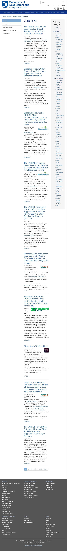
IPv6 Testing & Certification (8, 501)
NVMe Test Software (28, 493)
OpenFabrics (59, 190)
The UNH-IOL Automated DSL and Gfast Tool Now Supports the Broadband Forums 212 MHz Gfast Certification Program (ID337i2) (35, 213)
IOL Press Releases (8, 27)
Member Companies (50, 483)
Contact (62, 12)
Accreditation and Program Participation (11, 483)
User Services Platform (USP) (37, 276)
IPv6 (57, 160)
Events (54, 5)
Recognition (48, 530)
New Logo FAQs (49, 534)
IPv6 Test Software (28, 489)
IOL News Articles (7, 24)
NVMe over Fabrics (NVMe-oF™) (59, 177)
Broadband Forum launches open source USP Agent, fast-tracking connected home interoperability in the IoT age (36, 258)
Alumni (47, 522)
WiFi (57, 205)
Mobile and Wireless (6, 503)
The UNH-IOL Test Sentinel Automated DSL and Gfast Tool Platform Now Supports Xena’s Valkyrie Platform (35, 431)
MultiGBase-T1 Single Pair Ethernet (59, 170)
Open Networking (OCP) (59, 186)
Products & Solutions (11, 12)
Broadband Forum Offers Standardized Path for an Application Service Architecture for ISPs (35, 72)
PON (57, 193)
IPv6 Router (59, 165)
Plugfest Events (5, 526)
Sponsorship (26, 518)
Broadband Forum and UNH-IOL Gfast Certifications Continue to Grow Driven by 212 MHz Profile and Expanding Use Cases (35, 118)
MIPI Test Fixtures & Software (30, 491)
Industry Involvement (7, 522)
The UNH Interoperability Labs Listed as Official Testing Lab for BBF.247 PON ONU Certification (35, 30)
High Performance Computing (59, 39)
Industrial (58, 46)
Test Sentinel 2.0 (34, 186)
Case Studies (5, 518)
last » (45, 469)
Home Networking (6, 493)
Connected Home (39, 278)
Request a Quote (49, 485)
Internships (48, 518)
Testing (4, 12)
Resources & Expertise (29, 12)
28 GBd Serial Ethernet (58, 104)
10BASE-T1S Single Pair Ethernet (59, 94)
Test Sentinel (30, 451)
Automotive (4, 485)
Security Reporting (37, 545)
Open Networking (6, 507)
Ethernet (58, 36)
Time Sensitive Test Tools (29, 497)
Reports (3, 530)
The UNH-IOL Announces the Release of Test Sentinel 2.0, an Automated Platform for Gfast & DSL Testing (36, 166)
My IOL (63, 5)
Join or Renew (49, 487)
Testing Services (49, 489)
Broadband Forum (39, 87)
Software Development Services (9, 532)
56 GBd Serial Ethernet (58, 110)
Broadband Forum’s (29, 235)
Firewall (58, 145)
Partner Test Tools (6, 528)
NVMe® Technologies (6, 505)
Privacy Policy (28, 545)
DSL (57, 131)
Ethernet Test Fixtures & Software (31, 487)
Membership (20, 12)
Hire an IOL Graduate (50, 524)
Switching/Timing (60, 70)
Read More (27, 63)
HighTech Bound (27, 520)
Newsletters (6, 33)
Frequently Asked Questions (52, 532)
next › (40, 469)
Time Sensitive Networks (59, 73)
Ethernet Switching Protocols (59, 134)
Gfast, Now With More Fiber (36, 346)
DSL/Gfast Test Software (29, 485)
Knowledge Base (5, 524)
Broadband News (17, 16)
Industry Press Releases (9, 30)
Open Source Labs (39, 12)
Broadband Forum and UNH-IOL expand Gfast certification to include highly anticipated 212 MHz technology (36, 301)
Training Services (6, 534)
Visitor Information (50, 526)
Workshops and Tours (28, 522)
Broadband (59, 34)
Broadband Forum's (32, 401)
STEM (54, 12)
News (49, 5)
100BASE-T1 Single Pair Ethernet (59, 82)
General (58, 29)
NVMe (57, 174)
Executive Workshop (29, 418)
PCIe (57, 191)
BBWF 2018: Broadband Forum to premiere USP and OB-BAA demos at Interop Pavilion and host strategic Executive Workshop (36, 387)
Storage (3, 509)
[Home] (16, 5)
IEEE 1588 (58, 155)
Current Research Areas (7, 520)
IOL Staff (48, 528)
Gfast (57, 146)
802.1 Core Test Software (29, 483)
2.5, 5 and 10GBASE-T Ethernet (59, 99)
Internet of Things (6, 497)
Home (4, 16)
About (58, 12)
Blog (59, 5)
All (57, 27)
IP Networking (5, 499)
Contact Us (48, 536)
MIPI (57, 167)
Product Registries (48, 12)
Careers (47, 520)
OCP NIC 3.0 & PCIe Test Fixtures (31, 495)
